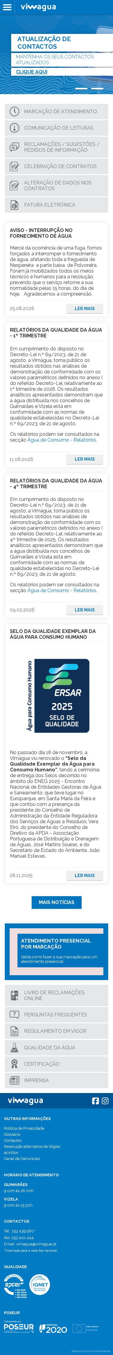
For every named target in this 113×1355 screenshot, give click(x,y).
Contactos (12, 1140)
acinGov (11, 1152)
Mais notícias (56, 902)
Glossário (12, 1134)
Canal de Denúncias (22, 1158)
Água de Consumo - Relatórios (61, 440)
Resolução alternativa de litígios (32, 1146)
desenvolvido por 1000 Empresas (91, 1351)
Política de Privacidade (24, 1128)
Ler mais (85, 308)
